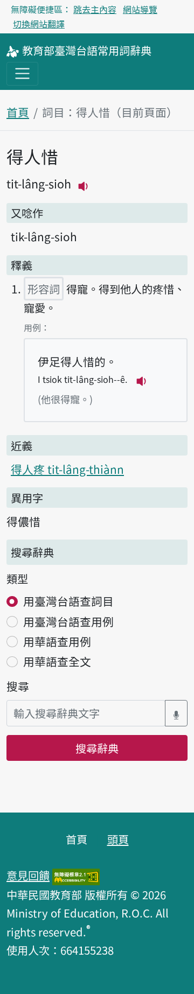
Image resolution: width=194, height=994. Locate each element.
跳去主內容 (94, 9)
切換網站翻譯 (39, 23)
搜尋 (17, 686)
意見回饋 (28, 875)
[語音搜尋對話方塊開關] (176, 713)
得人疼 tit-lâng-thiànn (67, 469)
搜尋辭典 (97, 748)
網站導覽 (140, 9)
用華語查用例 (57, 641)
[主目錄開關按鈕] (22, 73)
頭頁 (118, 839)
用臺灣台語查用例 (68, 621)
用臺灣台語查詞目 (68, 601)
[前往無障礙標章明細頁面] (76, 875)
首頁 (17, 112)
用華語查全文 (57, 661)
